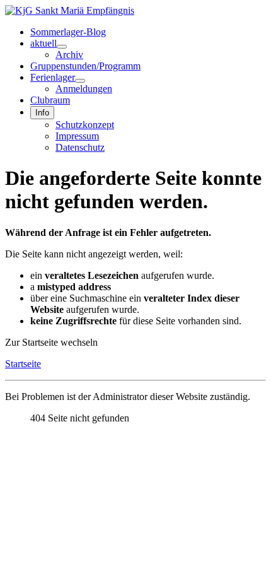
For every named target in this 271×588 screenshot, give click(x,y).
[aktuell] (62, 47)
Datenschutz (80, 147)
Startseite (23, 363)
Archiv (69, 54)
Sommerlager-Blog (68, 31)
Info (42, 112)
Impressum (77, 136)
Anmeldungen (83, 88)
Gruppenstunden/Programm (85, 66)
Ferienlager (52, 77)
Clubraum (50, 100)
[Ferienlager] (80, 81)
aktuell (43, 43)
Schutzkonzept (84, 124)
